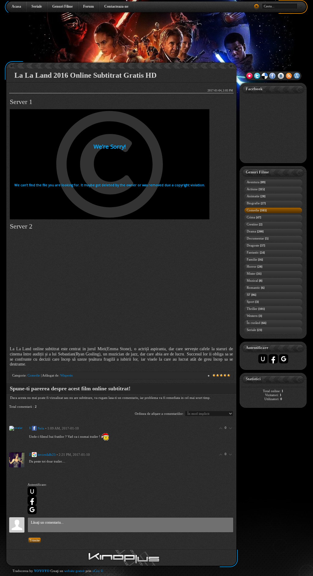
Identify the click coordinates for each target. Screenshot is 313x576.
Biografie (256, 203)
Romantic (255, 287)
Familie (255, 259)
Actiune (256, 189)
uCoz (96, 571)
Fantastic (256, 252)
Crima (254, 217)
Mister (254, 273)
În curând (256, 323)
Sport (253, 301)
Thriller (256, 308)
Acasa (16, 6)
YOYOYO (42, 571)
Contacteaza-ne (116, 6)
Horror (254, 266)
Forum (88, 6)
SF (251, 294)
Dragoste (256, 245)
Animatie (256, 196)
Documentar (257, 238)
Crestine (254, 224)
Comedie (34, 375)
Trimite (34, 540)
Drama (255, 231)
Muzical (254, 280)
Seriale (36, 6)
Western (254, 316)
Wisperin (66, 375)
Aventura (256, 182)
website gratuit (74, 571)
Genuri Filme (62, 6)
